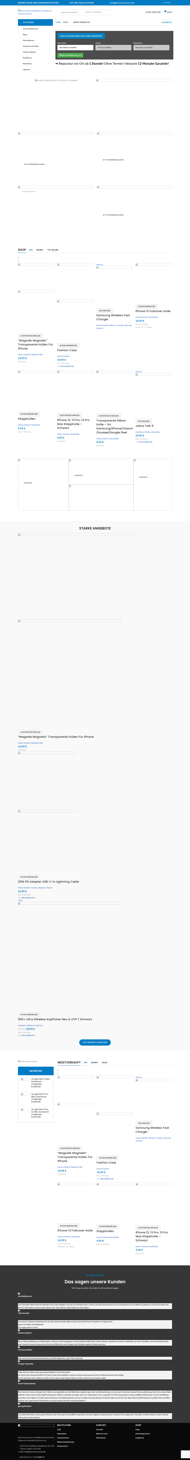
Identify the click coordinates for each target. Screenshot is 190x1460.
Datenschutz (62, 1446)
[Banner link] (55, 157)
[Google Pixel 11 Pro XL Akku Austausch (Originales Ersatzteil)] (25, 1113)
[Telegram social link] (159, 3)
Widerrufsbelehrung (65, 1442)
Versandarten (63, 1438)
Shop (137, 1429)
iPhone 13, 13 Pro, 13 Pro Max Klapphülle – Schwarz (73, 424)
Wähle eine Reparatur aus (70, 55)
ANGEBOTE (167, 22)
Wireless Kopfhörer (152, 432)
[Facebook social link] (145, 3)
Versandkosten (67, 366)
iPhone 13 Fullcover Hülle (152, 311)
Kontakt (99, 1429)
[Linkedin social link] (155, 3)
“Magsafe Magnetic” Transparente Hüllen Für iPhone (35, 344)
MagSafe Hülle (37, 354)
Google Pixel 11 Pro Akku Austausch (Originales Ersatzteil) (39, 1098)
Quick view (21, 330)
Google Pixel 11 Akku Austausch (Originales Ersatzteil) (40, 1083)
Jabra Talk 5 (144, 426)
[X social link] (149, 3)
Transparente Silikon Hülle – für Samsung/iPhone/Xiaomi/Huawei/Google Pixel (114, 426)
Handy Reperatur (142, 1434)
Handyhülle (153, 317)
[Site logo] (38, 12)
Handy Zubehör (24, 354)
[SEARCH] (109, 12)
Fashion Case (67, 350)
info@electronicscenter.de (122, 3)
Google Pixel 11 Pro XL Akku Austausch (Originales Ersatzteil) (40, 1113)
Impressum (61, 1434)
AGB (59, 1429)
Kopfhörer (139, 432)
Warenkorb (100, 1438)
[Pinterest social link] (152, 3)
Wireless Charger (116, 325)
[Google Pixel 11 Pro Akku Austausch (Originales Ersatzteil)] (25, 1098)
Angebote (139, 1438)
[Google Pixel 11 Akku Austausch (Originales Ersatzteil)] (25, 1083)
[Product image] (36, 308)
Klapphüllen (26, 419)
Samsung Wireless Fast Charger (113, 317)
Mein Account (102, 1434)
